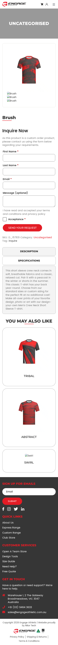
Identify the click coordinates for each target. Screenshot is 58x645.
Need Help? (9, 567)
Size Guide (8, 561)
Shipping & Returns (37, 637)
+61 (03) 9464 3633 (20, 607)
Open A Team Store (14, 552)
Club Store (8, 538)
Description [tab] (29, 251)
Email (7, 179)
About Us (7, 523)
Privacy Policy (17, 637)
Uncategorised (43, 237)
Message (15, 193)
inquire (13, 241)
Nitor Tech (30, 625)
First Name (11, 152)
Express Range (11, 528)
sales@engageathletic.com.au (27, 612)
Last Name (11, 165)
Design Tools (10, 556)
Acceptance (17, 219)
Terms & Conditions (29, 641)
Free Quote (9, 572)
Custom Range (11, 533)
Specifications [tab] (29, 260)
